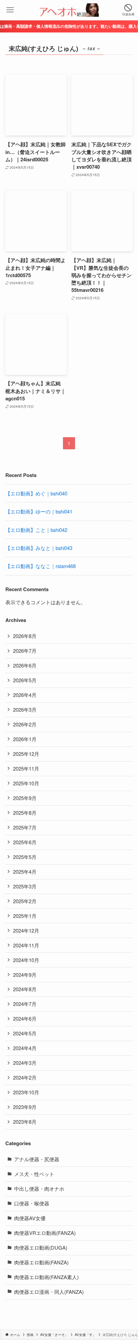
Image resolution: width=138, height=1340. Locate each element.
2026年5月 (25, 680)
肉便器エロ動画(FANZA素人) (46, 1276)
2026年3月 (25, 709)
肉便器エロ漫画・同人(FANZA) (49, 1291)
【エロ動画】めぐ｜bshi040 (36, 493)
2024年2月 (25, 1077)
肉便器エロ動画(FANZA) (41, 1262)
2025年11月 (26, 768)
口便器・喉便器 (31, 1203)
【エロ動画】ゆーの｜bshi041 (38, 511)
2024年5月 (25, 1033)
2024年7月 (25, 1003)
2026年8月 (25, 635)
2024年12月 (26, 930)
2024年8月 (25, 989)
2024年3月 (25, 1062)
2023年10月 (26, 1092)
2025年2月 (25, 900)
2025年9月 (25, 797)
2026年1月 (25, 738)
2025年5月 (25, 856)
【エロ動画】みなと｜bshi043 (38, 547)
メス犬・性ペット (34, 1173)
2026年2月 (25, 724)
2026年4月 (25, 694)
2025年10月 (26, 783)
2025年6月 (25, 842)
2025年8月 (25, 812)
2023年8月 (25, 1121)
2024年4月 (25, 1047)
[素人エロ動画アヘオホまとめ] (68, 10)
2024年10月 (26, 959)
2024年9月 (25, 974)
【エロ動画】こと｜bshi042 (36, 529)
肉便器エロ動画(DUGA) (40, 1247)
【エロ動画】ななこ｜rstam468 (40, 565)
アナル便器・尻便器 (36, 1159)
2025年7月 (25, 827)
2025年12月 (26, 753)
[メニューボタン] (10, 10)
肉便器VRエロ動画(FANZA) (45, 1232)
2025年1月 (25, 915)
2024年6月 (25, 1018)
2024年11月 (26, 945)
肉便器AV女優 (30, 1217)
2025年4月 (25, 871)
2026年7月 (25, 650)
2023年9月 (25, 1106)
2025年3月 (25, 886)
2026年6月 (25, 665)
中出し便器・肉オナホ (39, 1188)
